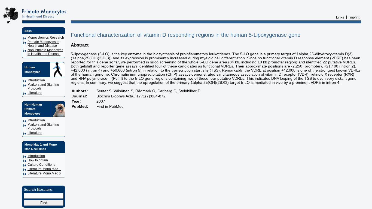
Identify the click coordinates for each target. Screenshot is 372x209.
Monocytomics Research (46, 37)
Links (340, 17)
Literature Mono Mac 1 (44, 169)
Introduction (36, 80)
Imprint (354, 17)
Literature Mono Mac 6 (44, 173)
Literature (35, 93)
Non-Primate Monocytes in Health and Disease (45, 52)
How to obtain (38, 160)
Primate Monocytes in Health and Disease (43, 44)
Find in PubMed (110, 106)
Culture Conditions (41, 165)
